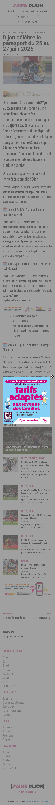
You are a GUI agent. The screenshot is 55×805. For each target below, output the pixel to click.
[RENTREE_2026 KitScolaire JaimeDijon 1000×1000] (26, 423)
